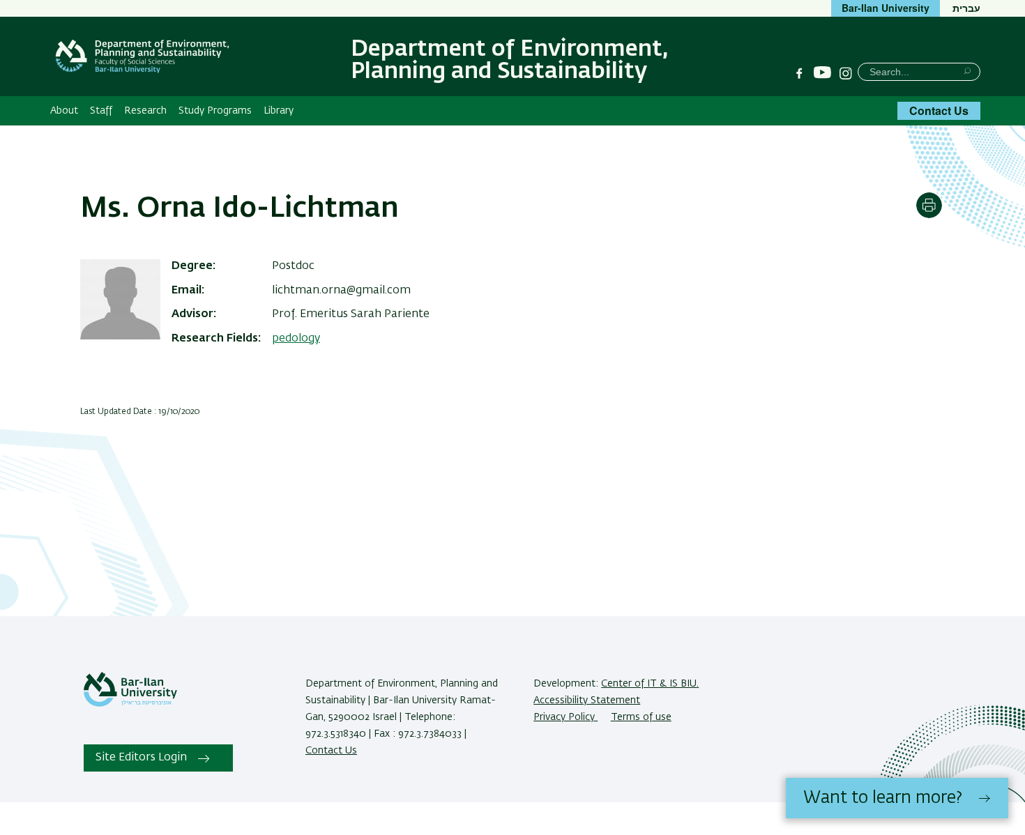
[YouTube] (822, 72)
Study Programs (215, 111)
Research (145, 111)
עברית (966, 8)
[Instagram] (846, 73)
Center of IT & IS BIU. (650, 684)
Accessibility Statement (586, 700)
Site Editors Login (141, 757)
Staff (101, 111)
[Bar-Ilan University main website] (130, 704)
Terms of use (641, 717)
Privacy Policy (565, 717)
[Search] (967, 70)
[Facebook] (799, 73)
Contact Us (939, 110)
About (64, 111)
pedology (296, 338)
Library (279, 111)
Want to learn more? (882, 798)
